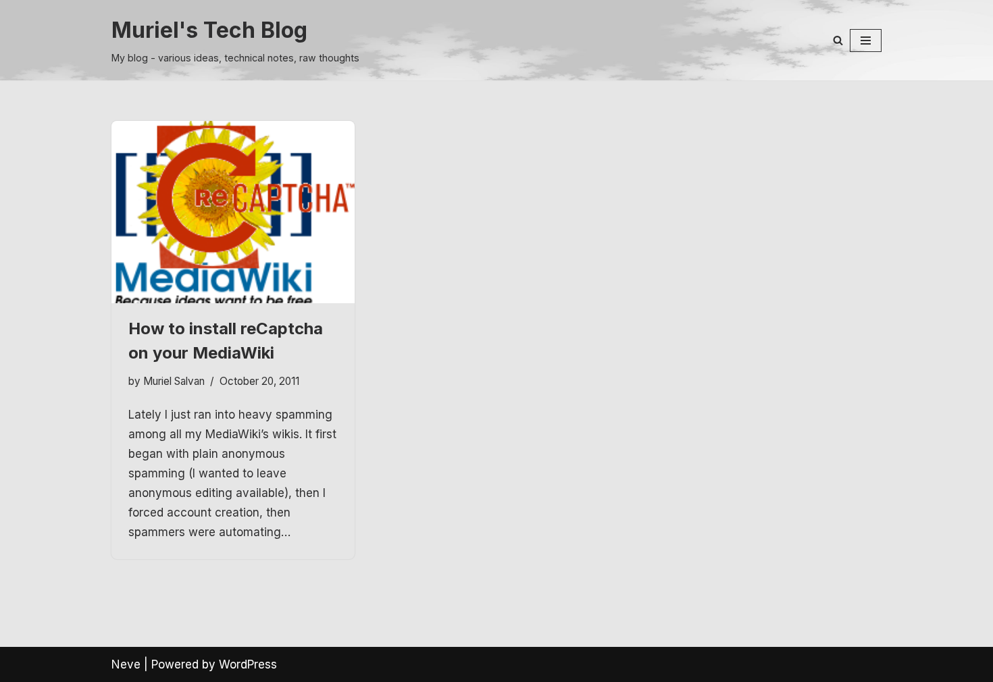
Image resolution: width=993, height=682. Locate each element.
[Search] (838, 40)
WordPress (248, 664)
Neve (126, 664)
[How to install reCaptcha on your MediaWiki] (233, 212)
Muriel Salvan (174, 381)
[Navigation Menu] (866, 40)
